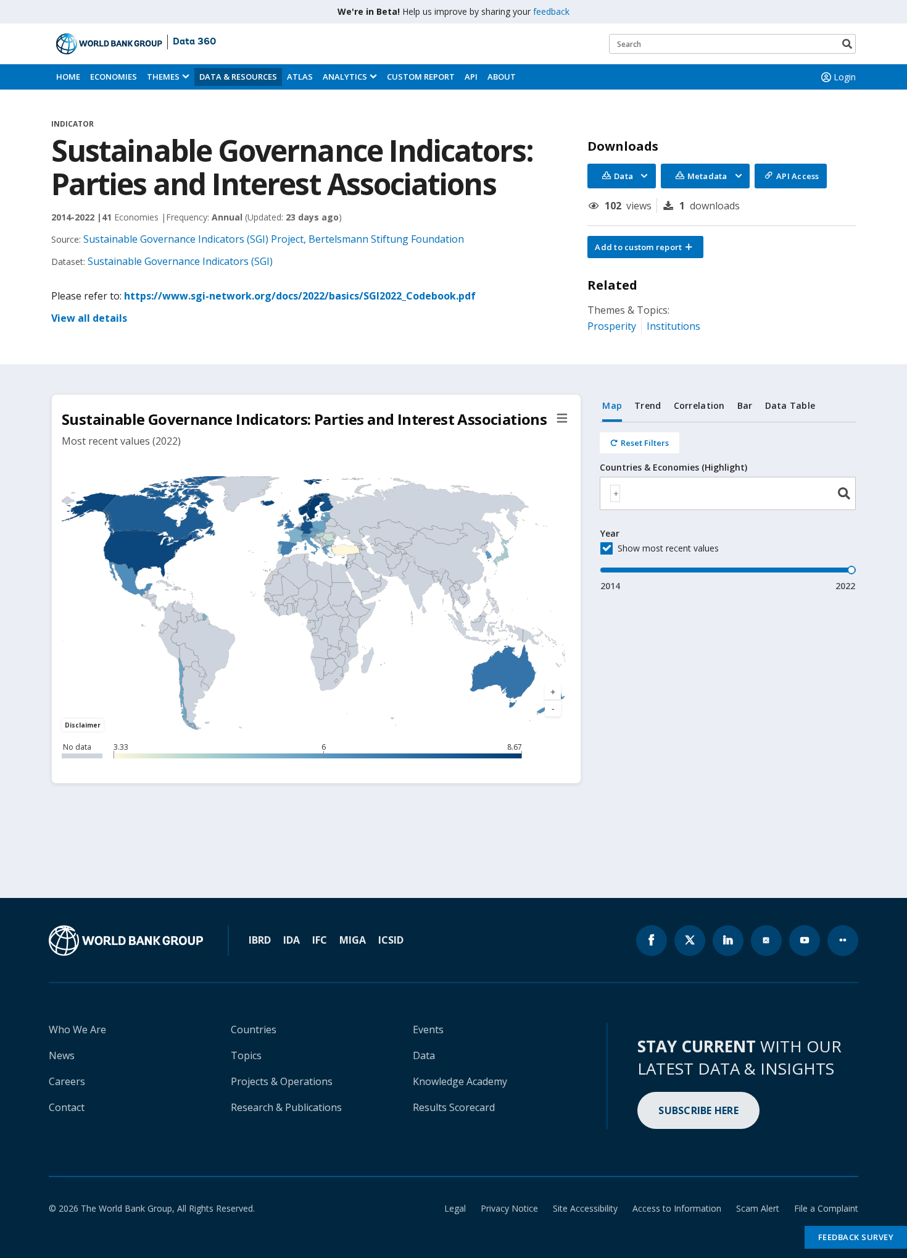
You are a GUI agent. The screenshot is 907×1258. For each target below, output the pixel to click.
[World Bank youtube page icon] (804, 940)
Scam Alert (757, 1208)
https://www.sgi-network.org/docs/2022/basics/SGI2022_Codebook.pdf (300, 296)
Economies (113, 76)
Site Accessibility (585, 1208)
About (501, 76)
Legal (455, 1208)
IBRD (260, 940)
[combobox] (728, 493)
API (471, 76)
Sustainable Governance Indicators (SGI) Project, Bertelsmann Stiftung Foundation (273, 239)
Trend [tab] (647, 405)
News (62, 1055)
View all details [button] (89, 318)
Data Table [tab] (790, 405)
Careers (67, 1081)
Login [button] (845, 77)
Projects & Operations (282, 1081)
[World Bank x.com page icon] (690, 940)
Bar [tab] (745, 405)
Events (428, 1029)
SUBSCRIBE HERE (698, 1110)
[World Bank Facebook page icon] (651, 940)
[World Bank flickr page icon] (843, 940)
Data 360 (194, 42)
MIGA (352, 940)
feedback (551, 11)
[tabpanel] (728, 507)
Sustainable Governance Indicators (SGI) (180, 261)
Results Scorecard (454, 1107)
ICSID (391, 940)
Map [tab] (612, 405)
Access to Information (676, 1208)
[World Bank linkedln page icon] (728, 940)
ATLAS (300, 76)
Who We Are (77, 1029)
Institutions (673, 326)
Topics (246, 1055)
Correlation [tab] (699, 405)
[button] (645, 247)
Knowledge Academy (460, 1081)
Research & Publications (286, 1107)
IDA (291, 940)
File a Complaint (826, 1208)
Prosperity (611, 326)
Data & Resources (238, 76)
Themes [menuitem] (163, 76)
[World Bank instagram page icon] (766, 940)
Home (68, 76)
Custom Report (421, 76)
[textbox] (615, 493)
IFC (319, 940)
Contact (67, 1107)
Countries (253, 1029)
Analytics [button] (345, 76)
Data (424, 1055)
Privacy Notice (509, 1208)
